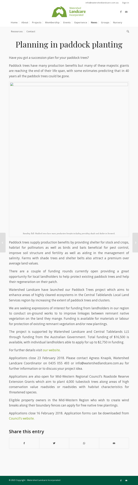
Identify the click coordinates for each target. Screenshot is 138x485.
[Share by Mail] (114, 443)
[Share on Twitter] (54, 443)
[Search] (127, 31)
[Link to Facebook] (121, 11)
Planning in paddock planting (69, 44)
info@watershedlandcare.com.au (102, 2)
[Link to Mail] (126, 11)
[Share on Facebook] (24, 443)
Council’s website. (21, 418)
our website (51, 350)
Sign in (125, 2)
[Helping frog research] (3, 242)
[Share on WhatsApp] (84, 443)
